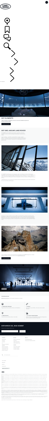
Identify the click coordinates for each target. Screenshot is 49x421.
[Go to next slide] (6, 289)
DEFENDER (3, 340)
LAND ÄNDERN (4, 360)
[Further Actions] (46, 2)
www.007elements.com (21, 255)
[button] (24, 0)
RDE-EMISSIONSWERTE (5, 347)
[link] (24, 13)
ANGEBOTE (3, 345)
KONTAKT (3, 364)
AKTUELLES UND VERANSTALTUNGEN (30, 340)
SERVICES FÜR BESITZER (16, 339)
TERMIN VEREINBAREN (16, 341)
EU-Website (7, 391)
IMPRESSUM (3, 362)
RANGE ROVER (4, 339)
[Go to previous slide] (2, 289)
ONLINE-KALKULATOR (5, 346)
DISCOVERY (3, 341)
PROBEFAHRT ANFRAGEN (5, 344)
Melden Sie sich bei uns (5, 298)
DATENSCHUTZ (4, 366)
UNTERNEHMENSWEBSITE (28, 339)
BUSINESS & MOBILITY (5, 350)
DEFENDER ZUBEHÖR (16, 347)
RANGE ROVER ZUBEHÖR (16, 346)
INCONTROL (15, 340)
